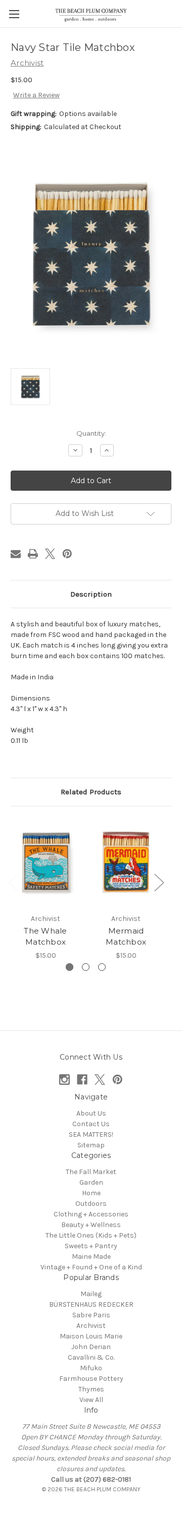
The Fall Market (91, 1172)
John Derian (91, 1347)
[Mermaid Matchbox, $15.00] (126, 862)
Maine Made (91, 1256)
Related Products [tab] (91, 791)
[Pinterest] (67, 554)
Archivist (91, 1325)
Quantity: (91, 433)
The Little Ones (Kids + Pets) (91, 1235)
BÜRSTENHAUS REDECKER (91, 1304)
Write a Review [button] (36, 95)
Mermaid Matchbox (126, 936)
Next (159, 881)
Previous (13, 881)
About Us (91, 1113)
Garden (91, 1182)
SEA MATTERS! (91, 1134)
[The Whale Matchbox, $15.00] (45, 862)
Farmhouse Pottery (91, 1378)
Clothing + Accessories (91, 1214)
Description (91, 594)
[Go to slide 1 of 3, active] (69, 967)
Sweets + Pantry (91, 1246)
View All (91, 1399)
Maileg (91, 1294)
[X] (50, 554)
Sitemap (91, 1145)
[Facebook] (82, 1079)
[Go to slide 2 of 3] (85, 967)
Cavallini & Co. (91, 1357)
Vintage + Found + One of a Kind (91, 1267)
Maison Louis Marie (91, 1336)
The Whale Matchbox (45, 936)
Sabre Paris (91, 1315)
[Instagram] (64, 1079)
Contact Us (91, 1124)
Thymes (91, 1389)
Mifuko (91, 1368)
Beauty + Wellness (91, 1224)
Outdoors (91, 1203)
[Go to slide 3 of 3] (102, 967)
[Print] (33, 554)
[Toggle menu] (14, 14)
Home (91, 1193)
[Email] (16, 554)
